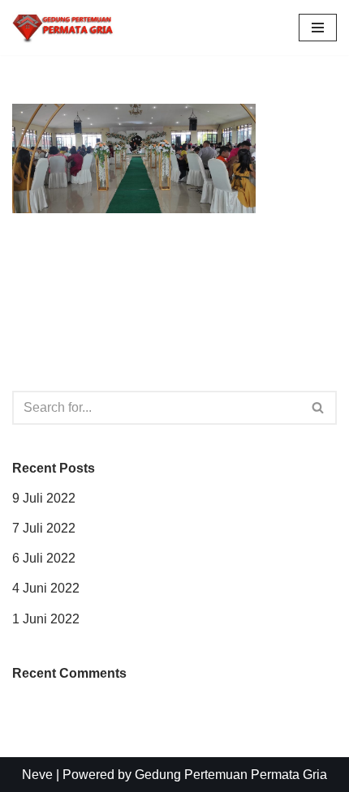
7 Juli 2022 (43, 528)
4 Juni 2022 (46, 588)
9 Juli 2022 (43, 498)
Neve (37, 774)
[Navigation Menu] (318, 27)
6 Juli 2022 (43, 558)
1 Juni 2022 (46, 619)
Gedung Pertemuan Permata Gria (231, 774)
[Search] (318, 408)
